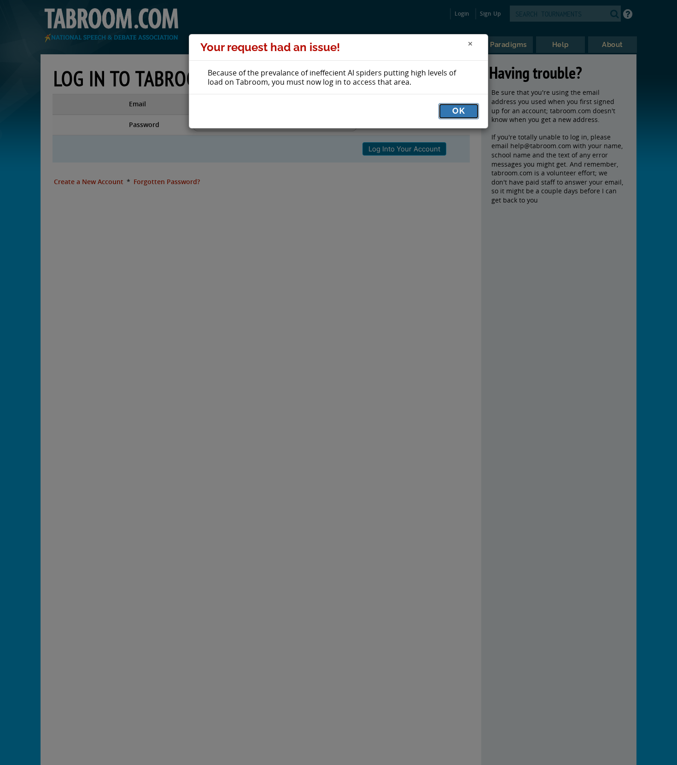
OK (458, 111)
